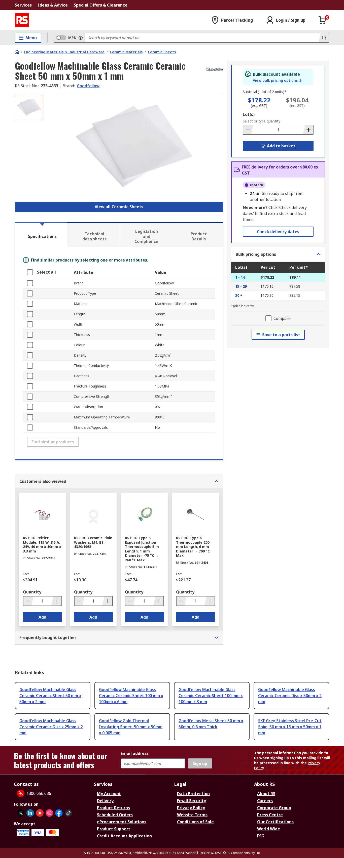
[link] (277, 80)
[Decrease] (248, 129)
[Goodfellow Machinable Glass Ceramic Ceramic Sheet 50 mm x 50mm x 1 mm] (133, 145)
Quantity (32, 592)
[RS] (22, 20)
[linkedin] (30, 813)
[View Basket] (322, 20)
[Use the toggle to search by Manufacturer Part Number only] (81, 38)
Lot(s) (249, 114)
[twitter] (20, 813)
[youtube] (40, 813)
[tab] (41, 234)
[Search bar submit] (324, 37)
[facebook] (59, 813)
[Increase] (308, 129)
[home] (17, 52)
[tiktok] (68, 813)
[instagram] (49, 813)
